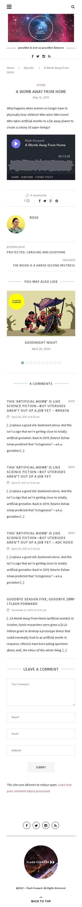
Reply (71, 401)
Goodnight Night (41, 342)
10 (59, 362)
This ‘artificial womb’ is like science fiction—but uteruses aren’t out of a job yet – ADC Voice (40, 538)
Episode (29, 68)
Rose (34, 217)
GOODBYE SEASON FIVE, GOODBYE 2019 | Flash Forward (40, 601)
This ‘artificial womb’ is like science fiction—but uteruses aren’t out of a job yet (36, 472)
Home (10, 68)
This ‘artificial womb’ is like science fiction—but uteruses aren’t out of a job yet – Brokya (38, 406)
